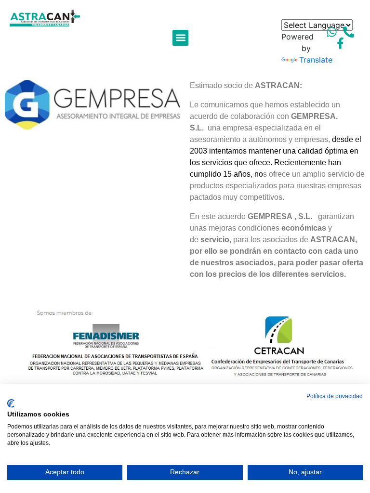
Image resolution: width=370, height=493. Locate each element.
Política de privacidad (334, 396)
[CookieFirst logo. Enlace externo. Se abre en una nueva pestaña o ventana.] (10, 403)
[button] (180, 38)
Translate (315, 60)
